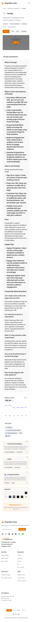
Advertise (19, 558)
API (18, 564)
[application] (16, 410)
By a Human (20, 567)
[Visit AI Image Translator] (26, 482)
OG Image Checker (6, 578)
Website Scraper (5, 575)
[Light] (13, 614)
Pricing (19, 561)
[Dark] (16, 614)
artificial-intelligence (14, 8)
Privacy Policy (21, 578)
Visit (5, 31)
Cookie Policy (21, 575)
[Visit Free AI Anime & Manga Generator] (26, 451)
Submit (19, 555)
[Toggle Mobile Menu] (29, 3)
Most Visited (4, 558)
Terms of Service (21, 581)
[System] (19, 614)
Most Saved (4, 561)
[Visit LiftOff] (26, 467)
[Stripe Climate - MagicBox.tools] (22, 534)
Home (4, 8)
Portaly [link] (24, 8)
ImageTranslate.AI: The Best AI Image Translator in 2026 (7, 598)
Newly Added (5, 555)
